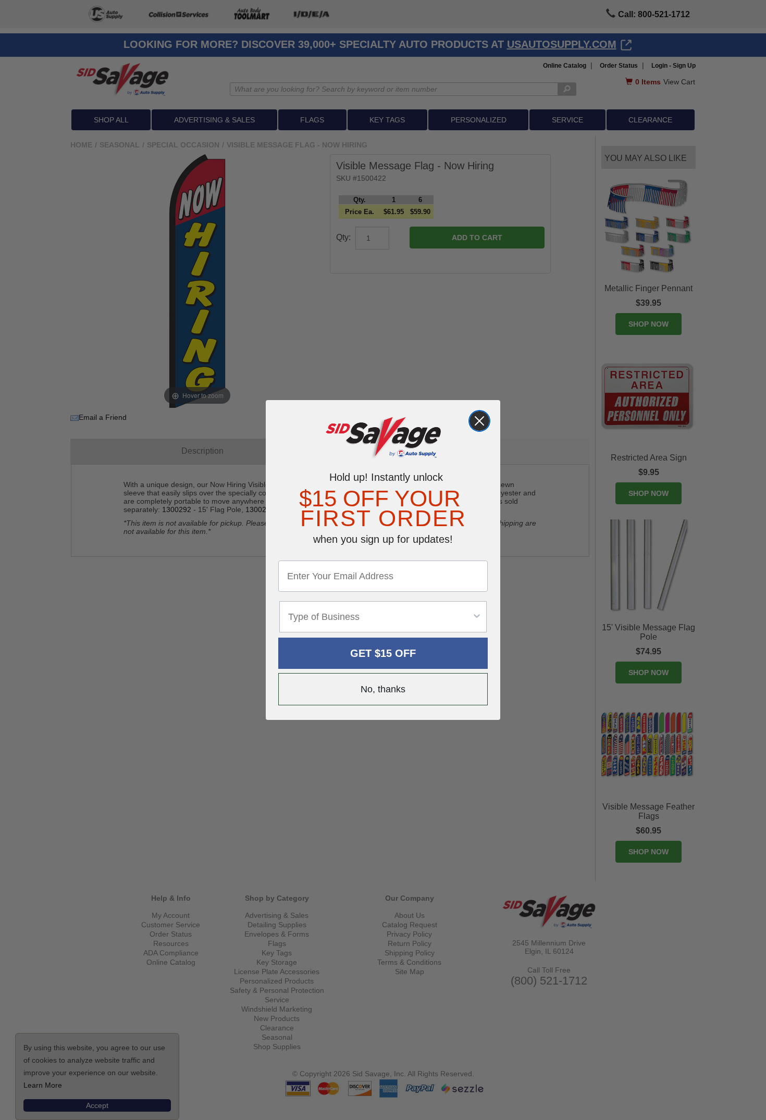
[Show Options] (477, 617)
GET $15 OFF (383, 653)
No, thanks (383, 689)
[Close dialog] (479, 420)
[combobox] (380, 617)
